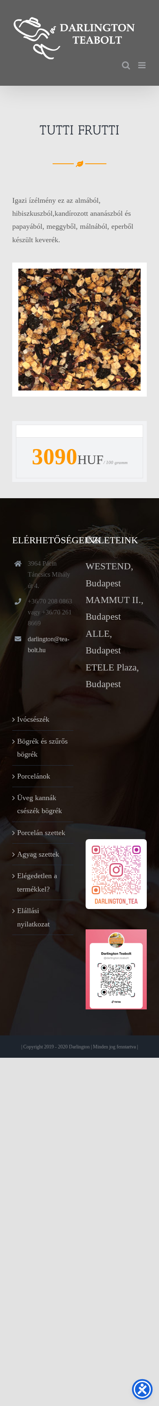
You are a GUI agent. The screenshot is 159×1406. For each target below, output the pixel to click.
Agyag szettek (38, 854)
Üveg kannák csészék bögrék (39, 804)
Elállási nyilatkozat (33, 917)
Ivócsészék (33, 719)
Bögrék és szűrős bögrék (42, 747)
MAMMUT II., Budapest (115, 608)
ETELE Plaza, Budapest (112, 675)
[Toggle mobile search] (126, 65)
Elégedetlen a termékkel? (37, 882)
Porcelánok (33, 776)
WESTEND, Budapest (109, 574)
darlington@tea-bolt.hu (48, 644)
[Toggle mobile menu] (142, 65)
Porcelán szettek (41, 833)
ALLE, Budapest (103, 642)
